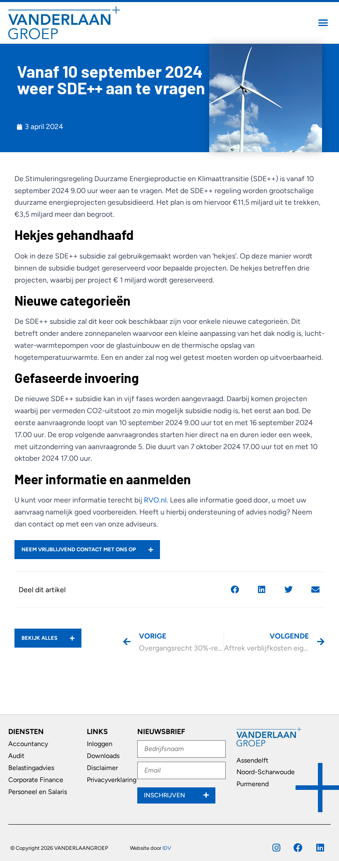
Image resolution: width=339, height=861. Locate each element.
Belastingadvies (31, 768)
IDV (166, 848)
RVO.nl (155, 499)
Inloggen (99, 744)
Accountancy (28, 744)
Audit (16, 756)
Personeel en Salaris (37, 792)
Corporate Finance (35, 780)
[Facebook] (298, 847)
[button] (323, 23)
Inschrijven (165, 795)
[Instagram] (276, 847)
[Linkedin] (320, 847)
